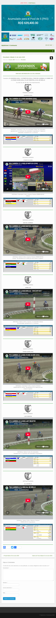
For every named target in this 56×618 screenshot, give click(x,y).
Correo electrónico (7, 587)
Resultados (23, 59)
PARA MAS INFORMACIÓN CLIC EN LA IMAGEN (28, 73)
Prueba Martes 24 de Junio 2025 (11, 555)
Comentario (6, 567)
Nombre (5, 582)
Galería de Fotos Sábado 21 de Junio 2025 (42, 555)
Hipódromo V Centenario (9, 45)
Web (4, 592)
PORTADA (32, 3)
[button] (4, 18)
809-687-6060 (49, 45)
